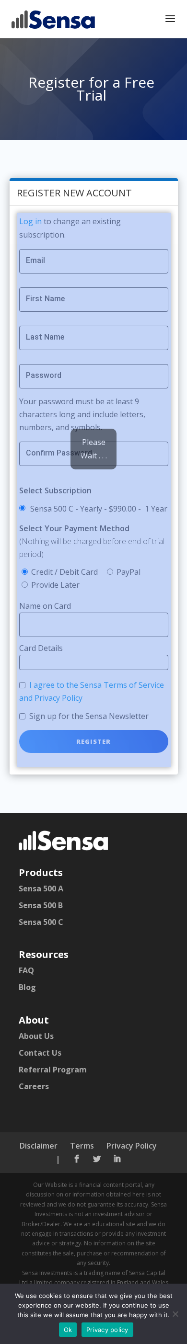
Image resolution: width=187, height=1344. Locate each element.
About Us (36, 1036)
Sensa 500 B (41, 905)
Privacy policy (107, 1329)
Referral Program (53, 1069)
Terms (82, 1145)
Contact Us (40, 1053)
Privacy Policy (131, 1145)
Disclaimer (39, 1145)
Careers (34, 1086)
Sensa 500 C (41, 922)
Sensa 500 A (41, 888)
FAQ (26, 970)
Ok (68, 1329)
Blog (27, 987)
